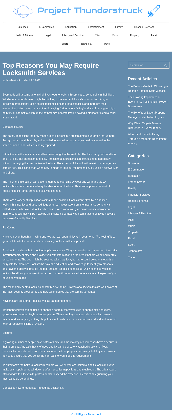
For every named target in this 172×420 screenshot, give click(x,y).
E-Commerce (46, 26)
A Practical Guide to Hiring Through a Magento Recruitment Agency (147, 139)
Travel (107, 43)
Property (135, 35)
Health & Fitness (24, 35)
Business (23, 26)
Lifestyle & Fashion (72, 35)
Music (115, 35)
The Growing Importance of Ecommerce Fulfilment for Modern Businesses (148, 102)
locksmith (8, 103)
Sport (65, 43)
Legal (48, 35)
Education (71, 26)
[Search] (165, 65)
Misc (97, 35)
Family (119, 26)
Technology (85, 43)
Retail (154, 35)
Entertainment (96, 26)
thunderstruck (13, 80)
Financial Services (144, 26)
